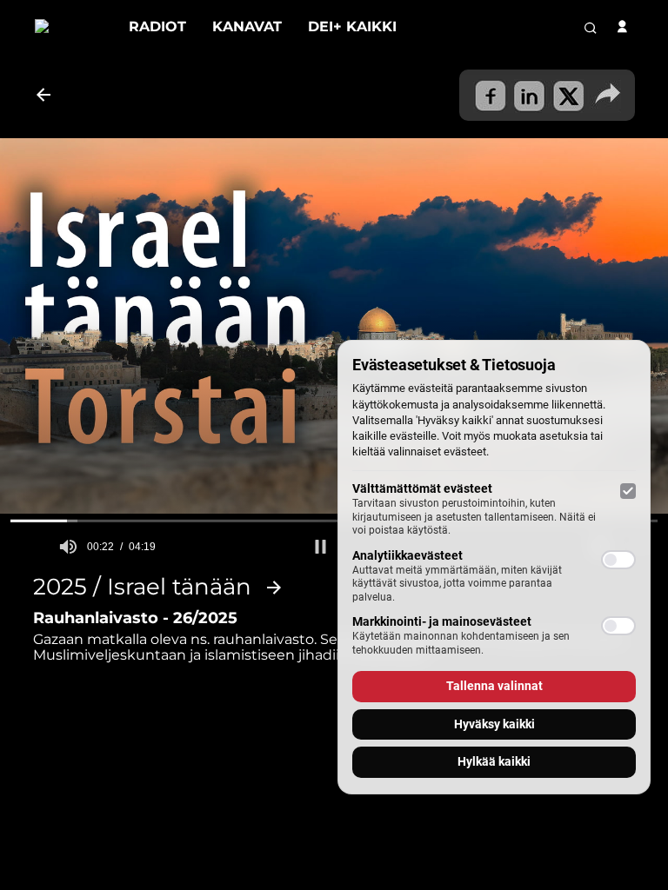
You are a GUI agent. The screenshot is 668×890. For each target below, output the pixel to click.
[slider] (334, 521)
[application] (334, 326)
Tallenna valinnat (494, 686)
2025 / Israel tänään (142, 588)
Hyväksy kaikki (494, 724)
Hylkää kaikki (494, 761)
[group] (68, 547)
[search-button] (591, 28)
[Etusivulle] (69, 26)
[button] (321, 547)
